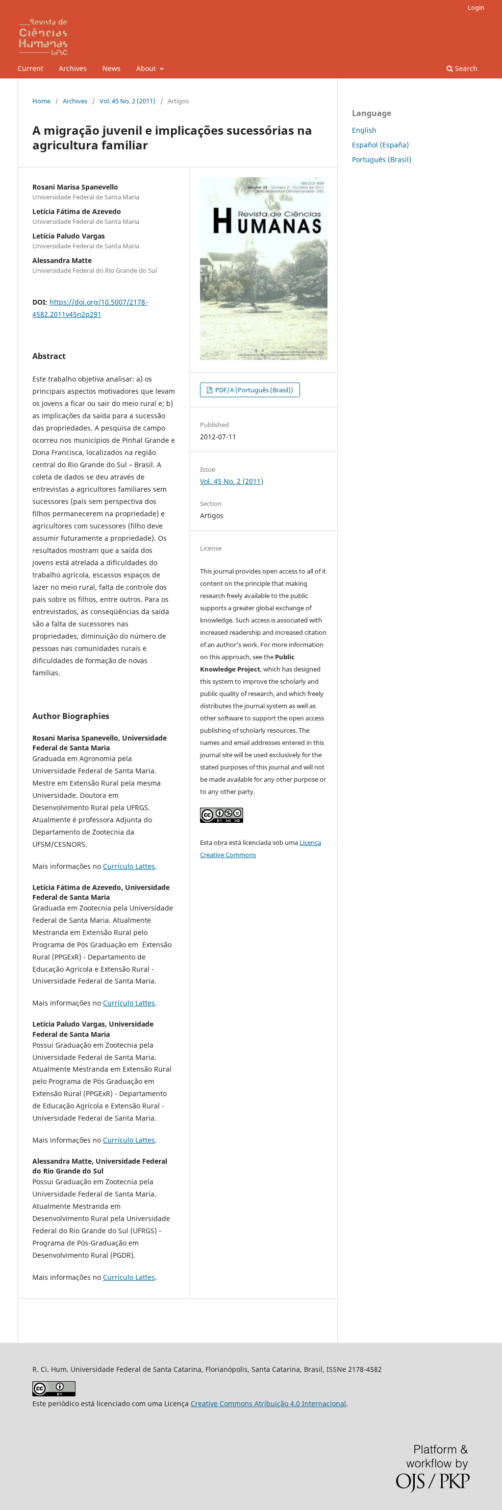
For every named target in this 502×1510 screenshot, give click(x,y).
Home (41, 100)
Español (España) (380, 144)
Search (465, 68)
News (111, 68)
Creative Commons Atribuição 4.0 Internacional (268, 1403)
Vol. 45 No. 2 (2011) (127, 100)
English (364, 130)
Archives (73, 68)
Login (476, 7)
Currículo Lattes (129, 866)
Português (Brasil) (381, 159)
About (147, 68)
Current (30, 68)
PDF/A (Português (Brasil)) (253, 389)
